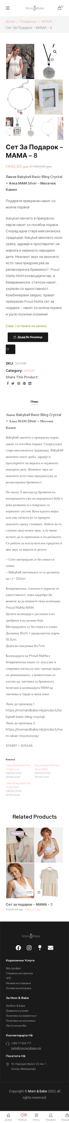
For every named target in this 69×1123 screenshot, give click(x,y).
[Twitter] (13, 383)
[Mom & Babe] (35, 7)
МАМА (46, 21)
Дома (10, 21)
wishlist (22, 1117)
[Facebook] (8, 383)
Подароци (28, 21)
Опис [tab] (34, 401)
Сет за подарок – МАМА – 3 (29, 904)
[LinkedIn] (29, 383)
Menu (36, 1119)
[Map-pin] (39, 948)
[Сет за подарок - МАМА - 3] (34, 863)
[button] (55, 51)
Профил (51, 1119)
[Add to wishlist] (10, 349)
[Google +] (24, 383)
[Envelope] (50, 948)
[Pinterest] (18, 383)
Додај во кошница (30, 337)
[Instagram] (29, 948)
